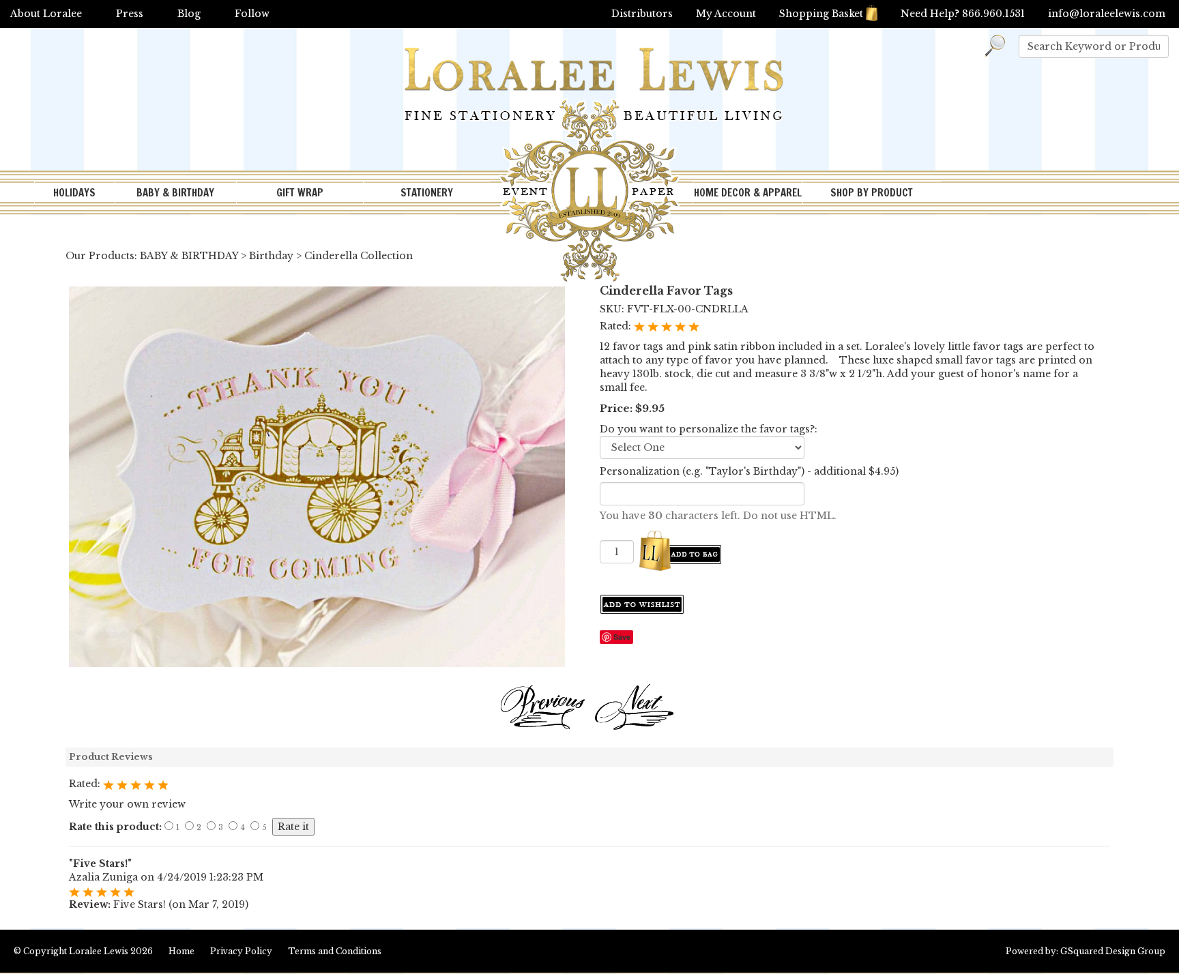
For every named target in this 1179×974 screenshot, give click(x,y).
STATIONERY (427, 193)
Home (181, 951)
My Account (726, 14)
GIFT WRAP (299, 193)
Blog (189, 14)
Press (129, 14)
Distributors (642, 14)
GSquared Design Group (1112, 951)
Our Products (100, 256)
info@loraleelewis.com (1106, 14)
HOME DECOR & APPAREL (748, 193)
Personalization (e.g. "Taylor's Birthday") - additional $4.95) (749, 471)
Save (621, 637)
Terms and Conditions (334, 951)
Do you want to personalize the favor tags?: (708, 429)
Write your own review (127, 804)
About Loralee (46, 14)
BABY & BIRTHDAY (175, 193)
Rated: (617, 326)
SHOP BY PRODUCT (871, 193)
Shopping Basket (821, 14)
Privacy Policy (241, 951)
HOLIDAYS (74, 193)
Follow (252, 14)
